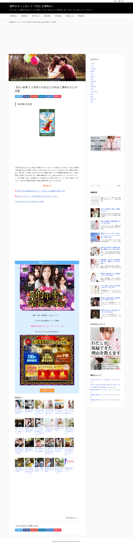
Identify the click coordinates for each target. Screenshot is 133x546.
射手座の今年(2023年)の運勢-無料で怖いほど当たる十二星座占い (19, 451)
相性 (91, 94)
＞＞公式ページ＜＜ (47, 390)
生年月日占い (94, 91)
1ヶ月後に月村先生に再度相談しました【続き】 (49, 430)
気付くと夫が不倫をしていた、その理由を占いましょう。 (69, 412)
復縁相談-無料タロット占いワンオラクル (102, 389)
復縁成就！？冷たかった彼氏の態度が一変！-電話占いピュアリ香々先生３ (110, 261)
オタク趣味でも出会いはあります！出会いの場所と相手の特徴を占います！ (49, 451)
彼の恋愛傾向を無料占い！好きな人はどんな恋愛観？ (39, 450)
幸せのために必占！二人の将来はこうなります (103, 379)
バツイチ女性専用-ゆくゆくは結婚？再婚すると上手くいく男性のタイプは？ (39, 431)
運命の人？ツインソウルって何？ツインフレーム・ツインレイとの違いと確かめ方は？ (110, 235)
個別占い (93, 71)
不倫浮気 (93, 69)
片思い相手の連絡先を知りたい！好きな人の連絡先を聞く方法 (41, 191)
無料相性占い (25, 16)
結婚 (91, 96)
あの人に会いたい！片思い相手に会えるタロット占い (37, 196)
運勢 (91, 101)
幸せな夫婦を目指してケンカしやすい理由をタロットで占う (49, 412)
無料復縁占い (14, 16)
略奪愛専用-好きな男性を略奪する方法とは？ (29, 450)
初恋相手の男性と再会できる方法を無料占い (49, 469)
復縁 (91, 79)
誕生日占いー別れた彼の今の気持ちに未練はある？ (29, 430)
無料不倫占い (59, 16)
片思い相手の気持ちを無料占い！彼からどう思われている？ (39, 412)
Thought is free (76, 541)
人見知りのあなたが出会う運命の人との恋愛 (29, 201)
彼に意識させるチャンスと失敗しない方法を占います (59, 411)
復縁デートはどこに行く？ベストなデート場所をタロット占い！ (19, 431)
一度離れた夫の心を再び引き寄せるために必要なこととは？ (69, 431)
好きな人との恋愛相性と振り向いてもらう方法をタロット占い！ (59, 470)
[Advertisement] (63, 38)
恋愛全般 (93, 86)
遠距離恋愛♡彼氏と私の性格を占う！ (29, 411)
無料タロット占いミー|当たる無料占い (32, 6)
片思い (92, 89)
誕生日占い (93, 99)
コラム (92, 66)
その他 (92, 63)
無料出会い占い (70, 16)
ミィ (77, 518)
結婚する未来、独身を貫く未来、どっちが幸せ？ (59, 450)
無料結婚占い (82, 16)
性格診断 (93, 81)
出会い (92, 74)
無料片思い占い (36, 16)
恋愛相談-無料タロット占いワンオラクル (69, 469)
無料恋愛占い (48, 16)
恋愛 (91, 84)
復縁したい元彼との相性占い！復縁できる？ (39, 469)
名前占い (93, 76)
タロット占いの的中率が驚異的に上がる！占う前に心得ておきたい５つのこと (69, 451)
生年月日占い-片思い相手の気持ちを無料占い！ (19, 411)
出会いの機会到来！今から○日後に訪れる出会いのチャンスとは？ (29, 470)
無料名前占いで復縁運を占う (59, 429)
